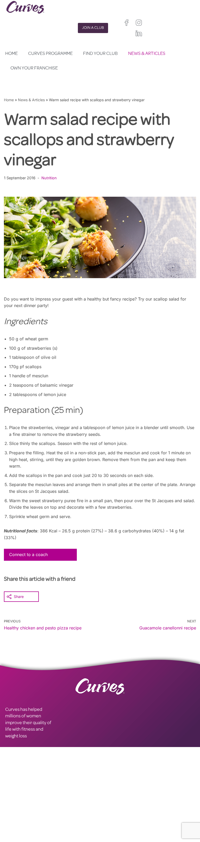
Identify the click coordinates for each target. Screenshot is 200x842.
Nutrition (49, 178)
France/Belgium (113, 819)
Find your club (100, 54)
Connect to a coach (28, 554)
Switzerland (120, 825)
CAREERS (14, 808)
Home (11, 54)
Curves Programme (50, 54)
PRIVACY (61, 802)
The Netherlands (114, 839)
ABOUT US (16, 815)
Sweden (107, 832)
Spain (132, 819)
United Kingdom (113, 812)
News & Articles (146, 54)
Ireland (136, 812)
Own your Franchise (34, 68)
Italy (103, 825)
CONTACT (15, 802)
